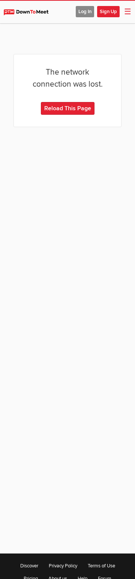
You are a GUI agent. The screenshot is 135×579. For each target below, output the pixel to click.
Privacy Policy (63, 566)
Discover (29, 566)
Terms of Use (101, 566)
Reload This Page (67, 108)
